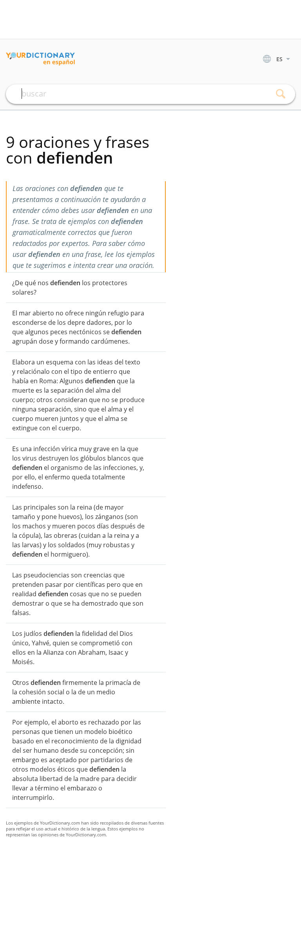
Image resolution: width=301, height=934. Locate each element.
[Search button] (280, 94)
